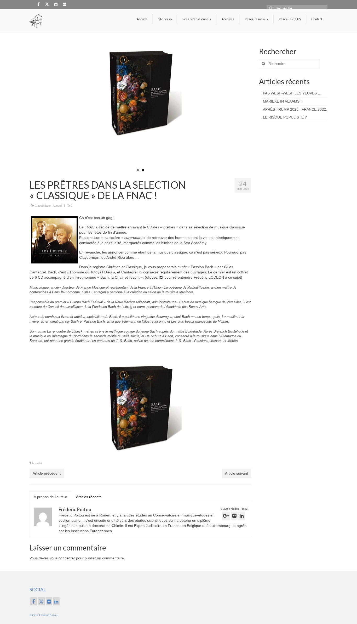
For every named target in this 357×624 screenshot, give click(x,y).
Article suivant (236, 473)
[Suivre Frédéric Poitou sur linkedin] (241, 515)
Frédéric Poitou (75, 509)
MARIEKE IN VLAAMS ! (282, 101)
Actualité (37, 463)
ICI (161, 277)
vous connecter (62, 558)
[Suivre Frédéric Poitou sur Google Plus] (226, 515)
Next (255, 109)
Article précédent (47, 473)
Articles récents (88, 497)
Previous (25, 109)
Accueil (57, 205)
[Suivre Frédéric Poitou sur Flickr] (234, 515)
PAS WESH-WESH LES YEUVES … (292, 93)
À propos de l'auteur (50, 497)
